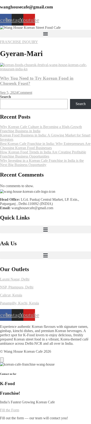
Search (5, 97)
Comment (25, 93)
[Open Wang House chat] (2, 359)
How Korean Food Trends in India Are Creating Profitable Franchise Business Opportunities (43, 154)
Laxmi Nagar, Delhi (14, 279)
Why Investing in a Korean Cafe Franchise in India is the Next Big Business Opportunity (42, 163)
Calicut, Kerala (11, 295)
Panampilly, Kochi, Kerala (19, 303)
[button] (45, 34)
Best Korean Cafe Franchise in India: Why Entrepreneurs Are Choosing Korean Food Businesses (45, 146)
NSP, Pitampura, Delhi (16, 287)
